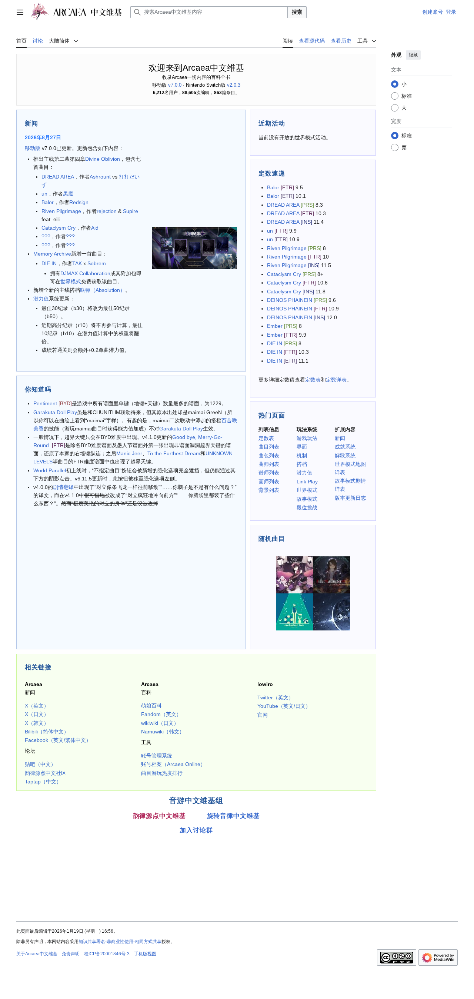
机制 (302, 456)
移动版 (32, 148)
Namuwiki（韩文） (162, 732)
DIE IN (49, 263)
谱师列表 (268, 473)
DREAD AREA (57, 177)
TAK (77, 263)
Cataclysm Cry (58, 228)
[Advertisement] (196, 859)
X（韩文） (37, 723)
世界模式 (70, 281)
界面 (302, 447)
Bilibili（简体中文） (47, 732)
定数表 (313, 380)
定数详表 (336, 380)
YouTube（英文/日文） (284, 706)
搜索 (297, 12)
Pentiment (45, 403)
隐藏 (413, 54)
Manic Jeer (129, 453)
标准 (406, 96)
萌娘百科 (151, 706)
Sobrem (96, 263)
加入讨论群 (196, 830)
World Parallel (49, 470)
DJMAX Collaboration (85, 273)
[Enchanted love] (294, 612)
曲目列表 (268, 447)
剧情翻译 (63, 487)
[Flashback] (331, 612)
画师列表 (268, 481)
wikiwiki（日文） (160, 723)
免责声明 (71, 953)
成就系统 (345, 447)
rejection (107, 211)
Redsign (79, 202)
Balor (47, 202)
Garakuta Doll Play (55, 412)
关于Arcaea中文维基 (36, 953)
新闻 (340, 438)
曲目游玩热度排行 (162, 773)
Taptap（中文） (43, 782)
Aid (95, 228)
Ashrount (100, 177)
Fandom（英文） (161, 714)
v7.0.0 (174, 85)
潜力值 (41, 299)
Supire (130, 211)
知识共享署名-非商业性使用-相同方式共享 (120, 941)
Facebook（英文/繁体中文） (58, 740)
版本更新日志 (350, 498)
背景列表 (268, 490)
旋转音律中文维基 (233, 815)
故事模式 (307, 499)
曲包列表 (268, 456)
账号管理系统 (156, 756)
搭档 (302, 464)
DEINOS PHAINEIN (289, 300)
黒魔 (68, 194)
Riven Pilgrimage (61, 211)
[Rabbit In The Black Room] (294, 574)
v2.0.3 (233, 85)
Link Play (307, 481)
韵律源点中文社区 (45, 773)
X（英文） (37, 706)
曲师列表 (268, 464)
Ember (275, 326)
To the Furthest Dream (173, 453)
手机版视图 (145, 953)
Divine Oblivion (102, 159)
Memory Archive (52, 254)
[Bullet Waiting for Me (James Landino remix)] (331, 574)
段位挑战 (307, 507)
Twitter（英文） (275, 697)
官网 (262, 715)
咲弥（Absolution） (102, 290)
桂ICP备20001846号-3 (107, 953)
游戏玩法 (307, 438)
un (44, 194)
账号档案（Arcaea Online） (173, 764)
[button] (20, 12)
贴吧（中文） (40, 764)
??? (45, 236)
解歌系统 (345, 456)
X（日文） (37, 714)
